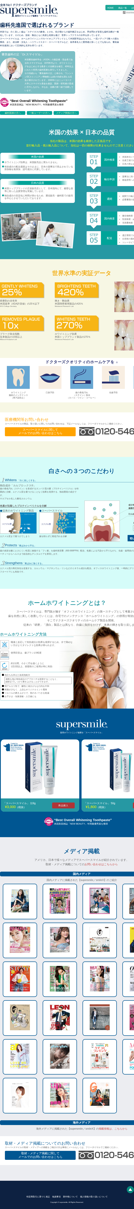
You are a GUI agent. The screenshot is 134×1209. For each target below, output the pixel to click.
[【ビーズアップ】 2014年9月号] (59, 1110)
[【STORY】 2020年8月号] (20, 994)
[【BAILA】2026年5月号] (20, 916)
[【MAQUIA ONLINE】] (99, 994)
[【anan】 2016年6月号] (59, 1072)
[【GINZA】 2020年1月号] (20, 1033)
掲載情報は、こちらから (113, 1128)
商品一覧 (122, 8)
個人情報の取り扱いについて (94, 1196)
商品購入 (63, 805)
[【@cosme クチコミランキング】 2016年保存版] (99, 1072)
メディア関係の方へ (66, 113)
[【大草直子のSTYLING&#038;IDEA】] (99, 1033)
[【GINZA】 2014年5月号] (99, 1110)
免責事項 (56, 1196)
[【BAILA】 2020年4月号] (59, 994)
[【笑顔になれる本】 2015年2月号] (20, 1110)
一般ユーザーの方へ (39, 113)
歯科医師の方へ (13, 113)
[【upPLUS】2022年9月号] (99, 916)
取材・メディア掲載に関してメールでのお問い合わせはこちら (40, 1155)
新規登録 (130, 12)
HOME (110, 8)
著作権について (70, 1196)
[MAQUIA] (20, 955)
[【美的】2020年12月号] (59, 955)
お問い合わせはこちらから (101, 864)
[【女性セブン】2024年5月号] (59, 916)
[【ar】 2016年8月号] (20, 1072)
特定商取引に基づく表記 (38, 1196)
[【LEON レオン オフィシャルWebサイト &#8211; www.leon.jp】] (59, 1033)
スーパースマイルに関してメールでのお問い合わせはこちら (40, 431)
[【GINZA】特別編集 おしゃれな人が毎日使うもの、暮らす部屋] (99, 955)
